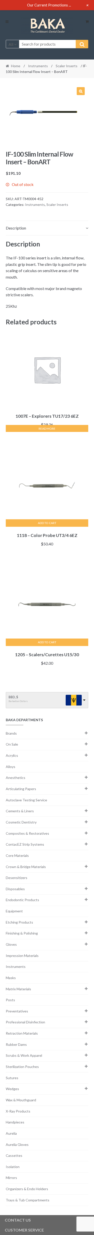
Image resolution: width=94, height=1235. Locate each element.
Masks (11, 978)
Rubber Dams (16, 1044)
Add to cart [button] (47, 523)
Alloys (10, 767)
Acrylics (12, 755)
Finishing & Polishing (22, 933)
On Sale (12, 744)
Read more (47, 428)
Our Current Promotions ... (49, 5)
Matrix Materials (18, 989)
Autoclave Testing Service (26, 800)
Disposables (15, 889)
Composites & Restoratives (27, 833)
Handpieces (15, 1122)
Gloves (11, 944)
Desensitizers (16, 878)
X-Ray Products (18, 1111)
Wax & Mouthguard (21, 1100)
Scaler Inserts (66, 66)
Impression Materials (22, 955)
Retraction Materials (22, 1033)
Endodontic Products (22, 900)
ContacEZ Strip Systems (25, 844)
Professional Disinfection (25, 1022)
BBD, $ (13, 697)
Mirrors (11, 1178)
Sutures (12, 1078)
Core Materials (17, 855)
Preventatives (17, 1011)
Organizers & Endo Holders (27, 1189)
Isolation (13, 1167)
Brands (11, 733)
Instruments (38, 66)
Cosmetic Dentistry (21, 822)
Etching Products (19, 922)
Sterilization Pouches (22, 1066)
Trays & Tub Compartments (27, 1200)
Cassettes (14, 1155)
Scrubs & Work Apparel (24, 1055)
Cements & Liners (20, 811)
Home (15, 66)
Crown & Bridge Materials (26, 867)
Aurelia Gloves (17, 1144)
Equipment (14, 911)
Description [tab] (16, 228)
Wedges (12, 1089)
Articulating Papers (21, 789)
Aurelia (11, 1133)
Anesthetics (15, 777)
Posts (10, 1000)
